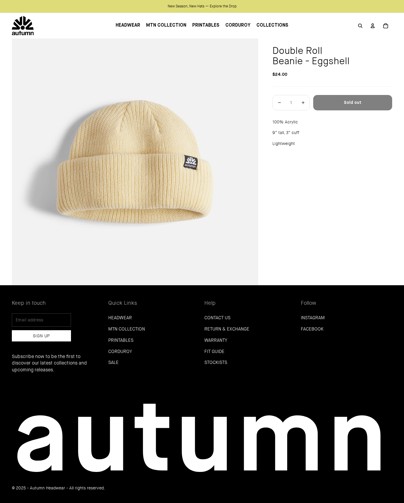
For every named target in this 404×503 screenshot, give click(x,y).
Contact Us (217, 318)
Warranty (215, 340)
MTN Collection (126, 329)
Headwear (120, 318)
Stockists (215, 362)
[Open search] (360, 25)
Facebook (312, 329)
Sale (113, 362)
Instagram (313, 318)
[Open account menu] (372, 25)
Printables (120, 340)
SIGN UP (41, 335)
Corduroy (120, 351)
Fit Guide (214, 351)
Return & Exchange (226, 329)
